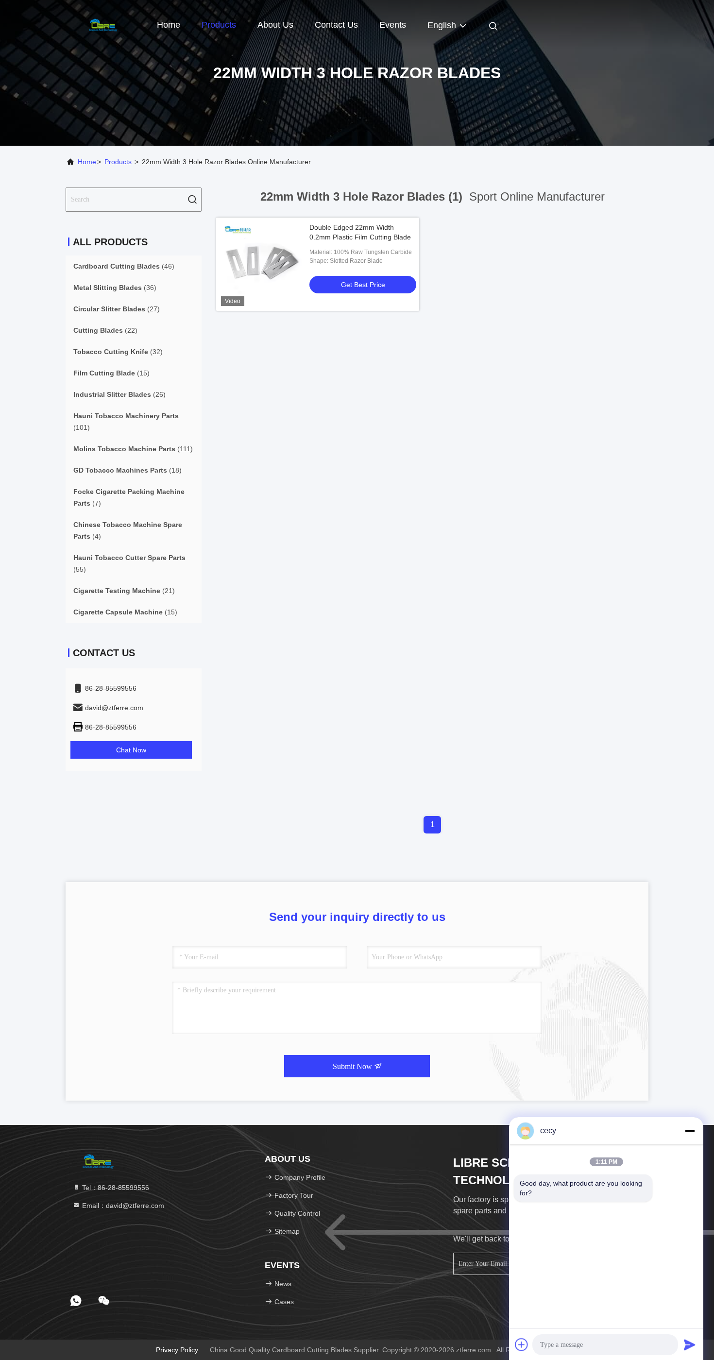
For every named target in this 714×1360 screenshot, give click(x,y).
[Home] (104, 24)
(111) (133, 449)
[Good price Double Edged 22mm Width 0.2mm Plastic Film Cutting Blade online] (263, 264)
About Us (275, 25)
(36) (114, 287)
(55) (129, 563)
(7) (129, 497)
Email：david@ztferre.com (122, 1205)
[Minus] (690, 1131)
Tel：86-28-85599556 (114, 1187)
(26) (119, 394)
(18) (127, 470)
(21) (124, 591)
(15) (111, 373)
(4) (127, 530)
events (392, 25)
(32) (118, 352)
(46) (123, 266)
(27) (116, 309)
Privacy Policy (177, 1350)
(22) (105, 330)
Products (219, 25)
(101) (126, 421)
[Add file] (521, 1344)
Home (168, 25)
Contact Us (336, 25)
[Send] (689, 1344)
